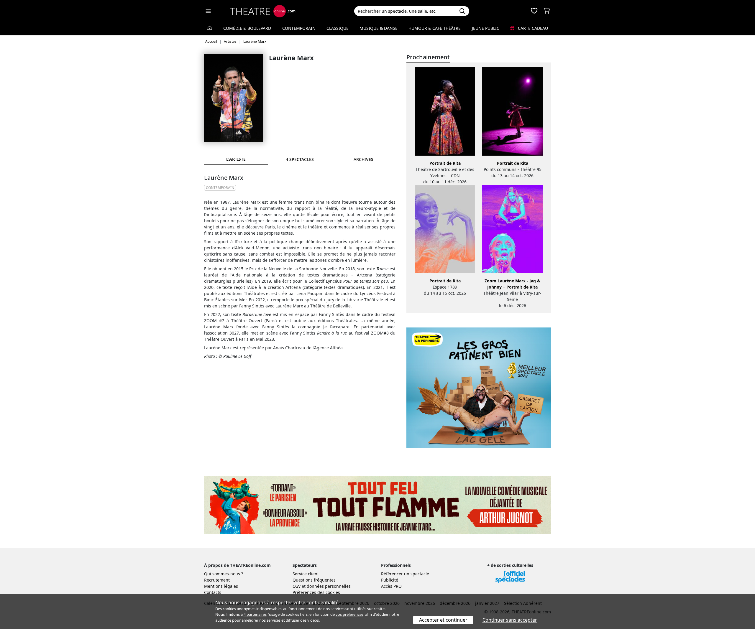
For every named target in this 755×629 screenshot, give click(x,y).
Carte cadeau (532, 28)
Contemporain (299, 28)
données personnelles (329, 586)
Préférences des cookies (316, 592)
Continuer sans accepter (509, 620)
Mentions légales (221, 586)
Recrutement (217, 580)
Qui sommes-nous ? (223, 574)
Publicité (389, 580)
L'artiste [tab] (236, 159)
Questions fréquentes (314, 580)
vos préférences (349, 614)
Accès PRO (391, 586)
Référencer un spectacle (405, 574)
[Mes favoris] (534, 11)
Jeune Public (485, 28)
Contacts (212, 592)
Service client (306, 574)
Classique (337, 28)
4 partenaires (255, 614)
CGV (297, 586)
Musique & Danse (379, 28)
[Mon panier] (547, 11)
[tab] (299, 159)
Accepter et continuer (443, 620)
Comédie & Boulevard (247, 28)
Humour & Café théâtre (434, 28)
